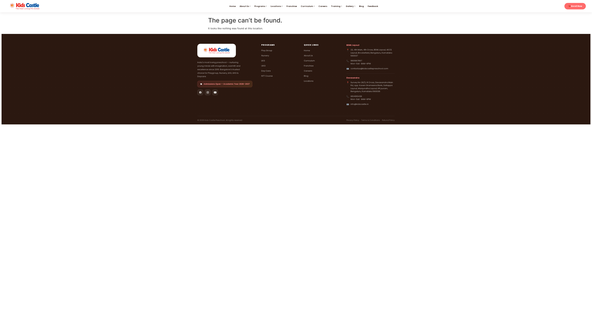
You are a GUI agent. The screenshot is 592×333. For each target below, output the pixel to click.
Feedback (373, 6)
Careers (323, 6)
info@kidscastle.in (360, 104)
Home (232, 6)
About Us (244, 6)
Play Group (266, 50)
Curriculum (307, 6)
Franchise (291, 6)
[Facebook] (200, 92)
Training (335, 6)
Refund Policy (388, 120)
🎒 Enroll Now (575, 6)
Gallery (350, 6)
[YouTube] (215, 92)
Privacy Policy (353, 120)
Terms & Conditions (370, 120)
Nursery (265, 55)
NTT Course (267, 75)
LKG (263, 60)
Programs (259, 6)
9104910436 (356, 96)
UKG (263, 65)
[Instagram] (208, 92)
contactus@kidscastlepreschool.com (369, 68)
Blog (361, 6)
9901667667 (356, 60)
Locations (276, 6)
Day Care (266, 70)
